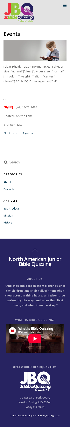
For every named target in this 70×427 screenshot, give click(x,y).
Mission (8, 215)
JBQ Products (12, 208)
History (8, 222)
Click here (14, 138)
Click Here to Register (18, 133)
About (7, 182)
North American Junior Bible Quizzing (33, 415)
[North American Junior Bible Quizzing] (19, 20)
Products (9, 189)
